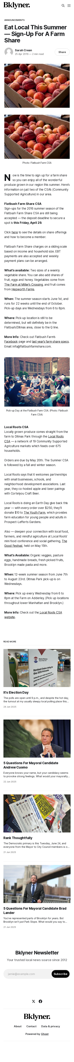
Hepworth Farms (23, 289)
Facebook (11, 341)
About (18, 1026)
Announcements (14, 20)
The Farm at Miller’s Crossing (23, 284)
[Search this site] (63, 5)
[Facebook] (40, 1001)
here (15, 232)
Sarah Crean (23, 50)
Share (62, 52)
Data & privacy (50, 1026)
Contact (31, 1026)
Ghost (45, 1034)
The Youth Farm (34, 512)
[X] (33, 1001)
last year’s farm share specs (50, 341)
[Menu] (69, 5)
